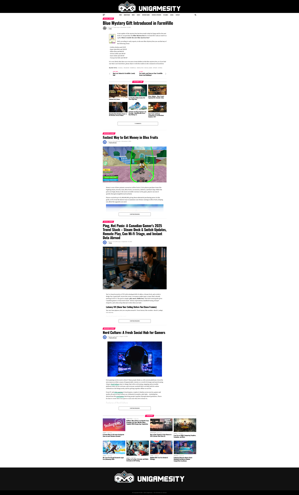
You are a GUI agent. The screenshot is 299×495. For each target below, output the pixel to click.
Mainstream (127, 15)
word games (120, 396)
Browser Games (146, 15)
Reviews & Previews (156, 15)
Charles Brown (113, 142)
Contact (178, 15)
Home (120, 15)
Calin (110, 28)
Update (155, 67)
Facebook (126, 67)
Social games (148, 67)
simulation (140, 67)
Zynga (160, 67)
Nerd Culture (115, 384)
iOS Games (165, 15)
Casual (171, 15)
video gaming (118, 392)
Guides (138, 15)
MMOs (133, 15)
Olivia (110, 243)
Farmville (133, 67)
